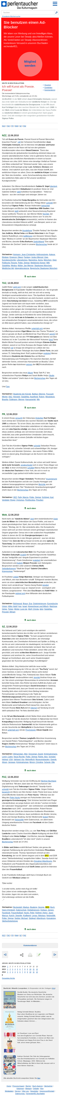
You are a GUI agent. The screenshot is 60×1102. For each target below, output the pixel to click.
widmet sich (20, 593)
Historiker (39, 418)
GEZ (10, 397)
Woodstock (50, 397)
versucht (18, 418)
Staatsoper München (43, 265)
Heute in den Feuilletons (13, 83)
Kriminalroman (22, 762)
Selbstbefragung (9, 569)
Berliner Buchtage (48, 781)
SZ (21, 126)
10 (30, 969)
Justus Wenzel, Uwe (39, 257)
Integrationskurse (22, 268)
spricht (52, 334)
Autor (55, 519)
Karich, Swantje (15, 915)
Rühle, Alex (43, 757)
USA (11, 759)
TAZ (8, 126)
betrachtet (45, 206)
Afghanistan (18, 754)
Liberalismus (22, 260)
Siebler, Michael (21, 918)
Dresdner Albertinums (43, 861)
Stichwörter (48, 1086)
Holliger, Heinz (41, 913)
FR (12, 126)
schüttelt (30, 468)
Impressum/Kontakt (47, 1091)
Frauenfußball (17, 913)
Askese (52, 254)
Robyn (41, 397)
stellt (19, 192)
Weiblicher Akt (8, 268)
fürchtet (46, 214)
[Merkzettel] (38, 955)
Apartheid (34, 397)
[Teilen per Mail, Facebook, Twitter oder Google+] (22, 955)
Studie (51, 375)
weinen (29, 364)
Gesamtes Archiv (8, 978)
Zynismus (20, 500)
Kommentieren (49, 90)
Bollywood (17, 604)
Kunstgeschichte (9, 260)
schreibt (49, 203)
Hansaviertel (30, 399)
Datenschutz (21, 910)
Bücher (28, 1086)
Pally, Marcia (23, 497)
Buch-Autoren (37, 1086)
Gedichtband (38, 242)
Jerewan (11, 762)
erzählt (23, 555)
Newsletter (34, 1091)
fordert (45, 817)
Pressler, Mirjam (8, 612)
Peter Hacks (15, 798)
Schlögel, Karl (48, 497)
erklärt (15, 577)
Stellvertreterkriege (10, 921)
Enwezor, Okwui (16, 257)
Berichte (42, 484)
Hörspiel (16, 397)
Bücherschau (41, 244)
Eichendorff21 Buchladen (35, 1093)
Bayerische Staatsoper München (43, 268)
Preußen (39, 500)
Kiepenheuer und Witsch (38, 606)
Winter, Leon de (20, 609)
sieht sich (17, 287)
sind (32, 519)
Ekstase (5, 257)
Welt (16, 126)
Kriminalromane (50, 754)
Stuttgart (32, 918)
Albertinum (41, 918)
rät (12, 348)
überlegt (53, 186)
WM (48, 263)
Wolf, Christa (33, 609)
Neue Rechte (19, 757)
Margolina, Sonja (35, 260)
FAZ (24, 126)
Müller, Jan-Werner (25, 265)
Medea (14, 265)
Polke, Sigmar (24, 263)
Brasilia (5, 399)
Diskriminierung (39, 604)
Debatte (36, 1088)
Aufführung (27, 236)
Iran (20, 606)
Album (30, 373)
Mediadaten (9, 1091)
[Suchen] (56, 12)
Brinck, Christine (36, 762)
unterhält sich (37, 328)
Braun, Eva (27, 604)
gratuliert (47, 353)
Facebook (6, 913)
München (48, 260)
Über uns (25, 1091)
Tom (8, 387)
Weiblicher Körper (37, 263)
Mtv (38, 399)
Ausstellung (27, 230)
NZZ (3, 126)
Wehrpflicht (30, 759)
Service (18, 1091)
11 (33, 969)
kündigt (45, 585)
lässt (51, 340)
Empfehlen (48, 87)
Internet (34, 708)
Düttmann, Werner (16, 399)
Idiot (41, 609)
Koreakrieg (51, 918)
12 (37, 969)
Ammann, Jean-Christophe (24, 254)
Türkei (10, 609)
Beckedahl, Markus (21, 907)
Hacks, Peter (29, 913)
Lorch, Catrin (7, 757)
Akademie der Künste (22, 394)
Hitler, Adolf (12, 606)
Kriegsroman (7, 571)
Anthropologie (42, 254)
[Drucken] (30, 955)
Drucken (47, 85)
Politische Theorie (9, 263)
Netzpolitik (19, 820)
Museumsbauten (43, 759)
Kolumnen (20, 1088)
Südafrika (6, 265)
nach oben (31, 277)
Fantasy (27, 257)
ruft (19, 142)
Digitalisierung (33, 910)
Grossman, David (35, 754)
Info (53, 988)
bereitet (37, 677)
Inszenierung (51, 479)
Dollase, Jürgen (47, 910)
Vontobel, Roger (8, 500)
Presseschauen (18, 1086)
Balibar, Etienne (38, 394)
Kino (42, 1088)
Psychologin (31, 730)
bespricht (6, 792)
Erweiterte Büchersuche (11, 16)
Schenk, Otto (49, 762)
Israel (24, 606)
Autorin (20, 563)
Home (9, 1086)
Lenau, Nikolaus (39, 915)
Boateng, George (37, 907)
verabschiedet (26, 465)
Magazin (28, 1088)
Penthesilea (30, 500)
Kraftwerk (27, 915)
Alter (26, 754)
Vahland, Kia (19, 759)
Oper (54, 260)
